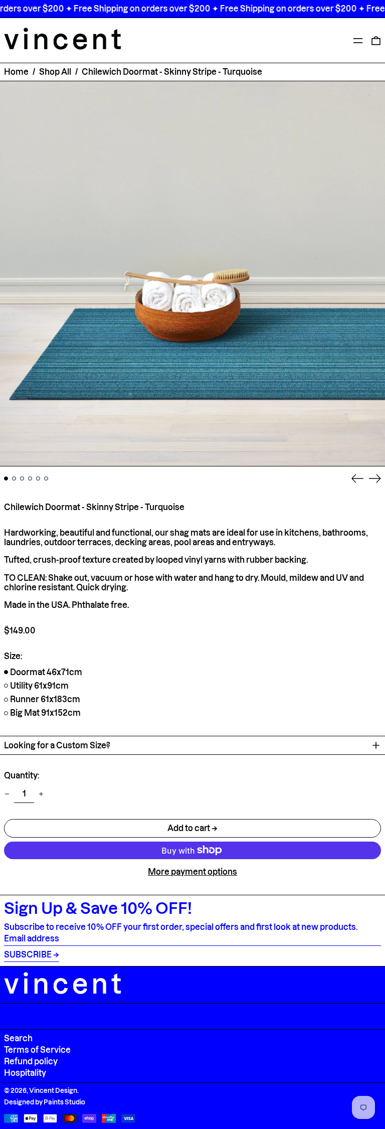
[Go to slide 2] (14, 478)
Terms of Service (37, 1049)
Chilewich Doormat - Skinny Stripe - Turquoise (172, 71)
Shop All (55, 71)
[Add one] (41, 794)
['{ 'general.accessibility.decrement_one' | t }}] (7, 794)
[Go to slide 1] (6, 478)
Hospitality (25, 1072)
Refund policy (31, 1061)
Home (16, 71)
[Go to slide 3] (22, 478)
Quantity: (21, 775)
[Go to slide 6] (46, 478)
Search (18, 1038)
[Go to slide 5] (38, 478)
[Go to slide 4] (30, 478)
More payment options (192, 871)
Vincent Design (53, 1090)
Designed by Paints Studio (44, 1101)
